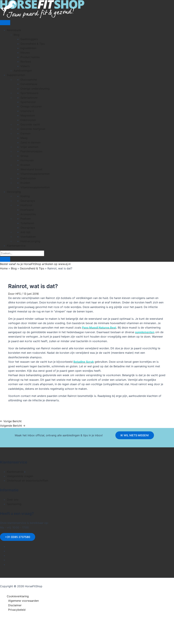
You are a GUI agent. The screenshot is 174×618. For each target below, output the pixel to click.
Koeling (25, 196)
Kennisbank (14, 30)
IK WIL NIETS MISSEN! (134, 435)
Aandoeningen (23, 70)
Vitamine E (27, 111)
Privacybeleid (16, 609)
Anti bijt (25, 232)
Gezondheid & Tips (32, 43)
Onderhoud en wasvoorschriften (27, 480)
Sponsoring (14, 504)
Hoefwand (27, 209)
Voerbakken (28, 236)
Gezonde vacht (30, 124)
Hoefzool (26, 205)
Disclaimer (15, 605)
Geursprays (27, 200)
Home (4, 268)
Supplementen (16, 75)
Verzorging (14, 191)
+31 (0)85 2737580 (17, 537)
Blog (16, 34)
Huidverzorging (30, 241)
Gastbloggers (29, 39)
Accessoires (28, 214)
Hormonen (27, 160)
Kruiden (25, 165)
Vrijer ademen (29, 147)
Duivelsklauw (28, 84)
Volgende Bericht (12, 425)
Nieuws (25, 52)
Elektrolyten (28, 120)
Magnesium (27, 115)
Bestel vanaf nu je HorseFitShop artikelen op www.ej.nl (35, 264)
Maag (24, 138)
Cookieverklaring (18, 596)
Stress (24, 156)
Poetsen (25, 218)
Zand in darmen (30, 142)
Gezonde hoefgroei (32, 129)
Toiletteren (27, 223)
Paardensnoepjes (31, 151)
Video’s (25, 66)
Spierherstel (28, 102)
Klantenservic (15, 471)
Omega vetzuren (31, 106)
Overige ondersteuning (35, 88)
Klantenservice (16, 245)
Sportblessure (29, 93)
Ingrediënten (28, 48)
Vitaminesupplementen (35, 173)
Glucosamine (28, 79)
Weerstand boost (31, 169)
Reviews (25, 61)
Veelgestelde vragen (20, 476)
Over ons (12, 499)
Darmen (25, 133)
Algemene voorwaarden (23, 600)
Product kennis (30, 57)
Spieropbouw (29, 97)
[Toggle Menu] (5, 22)
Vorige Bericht (11, 421)
